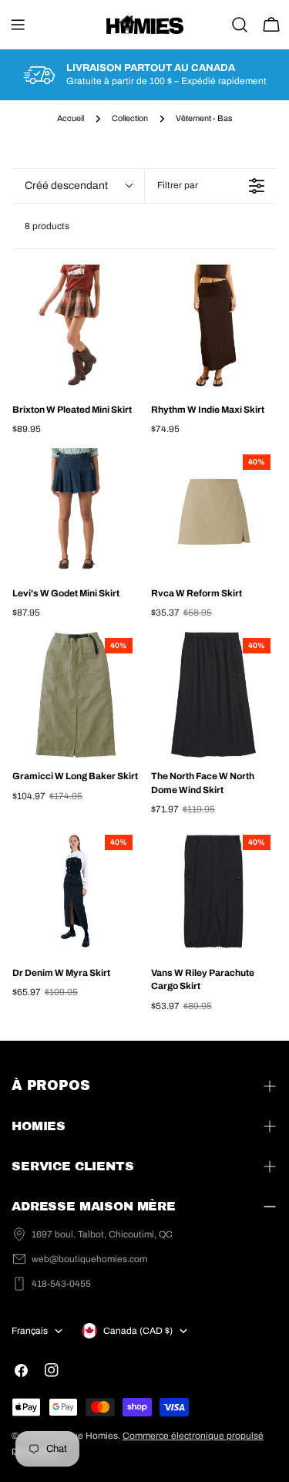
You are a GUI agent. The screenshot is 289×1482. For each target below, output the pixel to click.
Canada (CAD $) (138, 1330)
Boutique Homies (81, 1435)
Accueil (70, 118)
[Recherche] (239, 24)
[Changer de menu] (17, 24)
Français (30, 1330)
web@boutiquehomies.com (89, 1259)
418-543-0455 (61, 1283)
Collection (130, 118)
